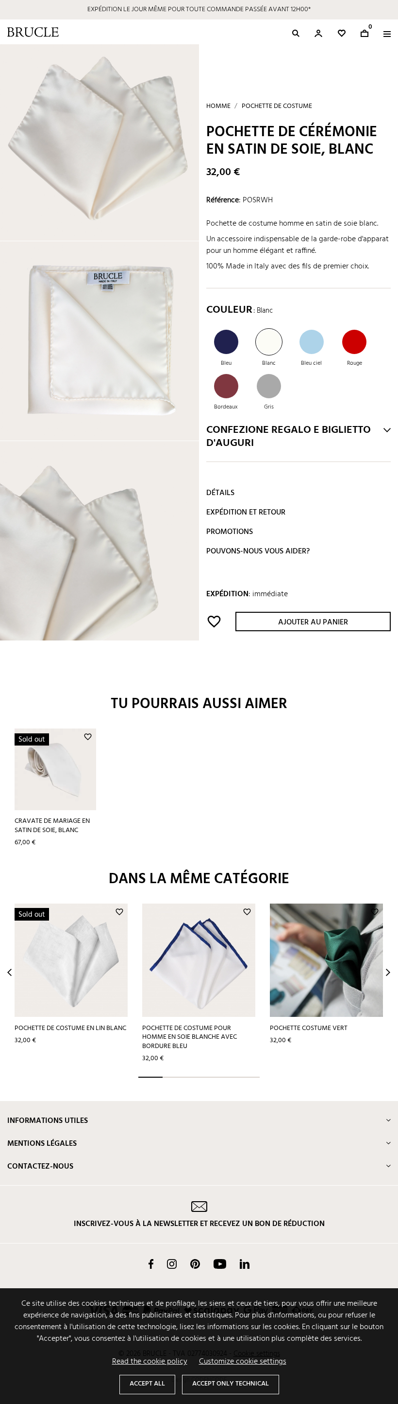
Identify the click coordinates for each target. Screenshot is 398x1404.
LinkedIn (244, 1264)
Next (388, 972)
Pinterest (195, 1264)
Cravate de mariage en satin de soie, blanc (52, 826)
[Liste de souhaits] (342, 33)
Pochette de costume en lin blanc (70, 1028)
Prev (9, 972)
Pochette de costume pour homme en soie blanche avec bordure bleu (189, 1037)
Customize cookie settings (242, 1362)
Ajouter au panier (313, 622)
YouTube (220, 1264)
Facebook (151, 1264)
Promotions (229, 532)
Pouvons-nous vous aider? (258, 551)
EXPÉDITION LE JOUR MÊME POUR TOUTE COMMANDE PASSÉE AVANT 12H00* (199, 9)
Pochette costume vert (309, 1028)
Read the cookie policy (149, 1362)
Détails (220, 493)
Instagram (172, 1264)
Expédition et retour (245, 512)
